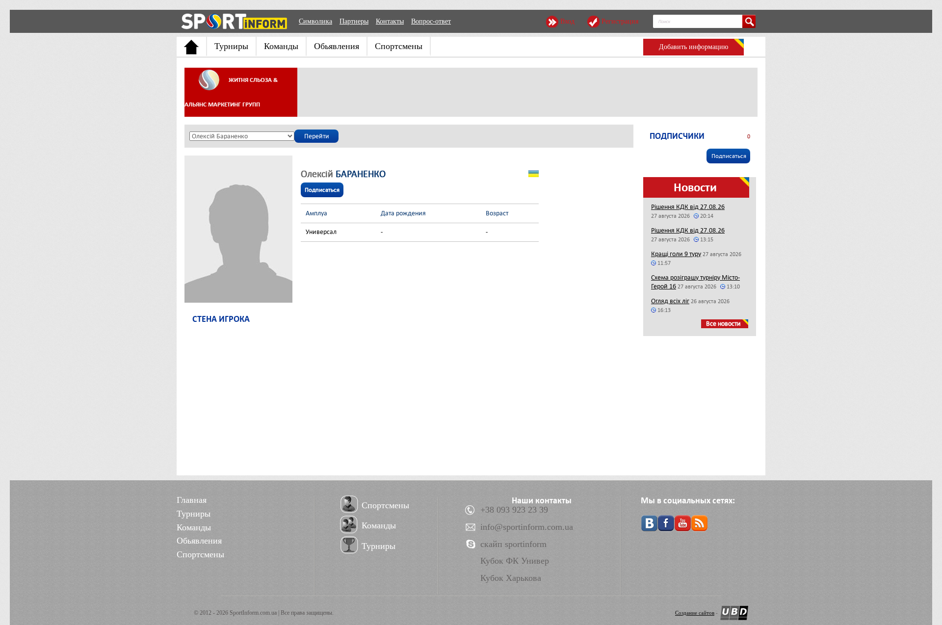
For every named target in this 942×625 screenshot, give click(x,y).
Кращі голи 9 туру (676, 254)
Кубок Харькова (510, 578)
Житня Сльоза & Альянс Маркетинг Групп (231, 92)
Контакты (390, 21)
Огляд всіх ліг (670, 301)
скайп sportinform (513, 544)
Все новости (723, 323)
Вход (567, 21)
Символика (315, 21)
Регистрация (620, 21)
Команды (281, 46)
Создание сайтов (694, 613)
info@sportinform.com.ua (526, 527)
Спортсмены (398, 46)
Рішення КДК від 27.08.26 (688, 206)
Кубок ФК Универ (514, 561)
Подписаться (322, 189)
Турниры (231, 46)
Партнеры (354, 21)
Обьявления (336, 46)
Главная (192, 500)
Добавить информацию (693, 47)
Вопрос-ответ (431, 21)
